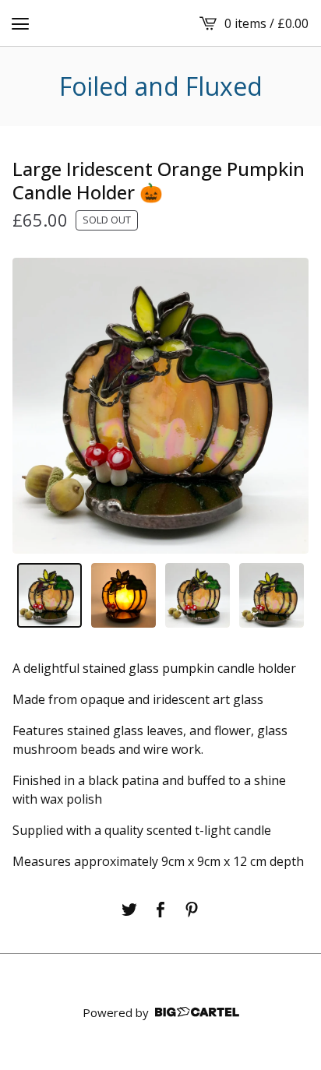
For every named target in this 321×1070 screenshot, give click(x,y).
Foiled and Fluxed (161, 86)
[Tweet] (129, 909)
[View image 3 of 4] (197, 595)
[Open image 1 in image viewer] (160, 406)
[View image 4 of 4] (271, 595)
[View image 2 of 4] (123, 595)
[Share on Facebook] (160, 909)
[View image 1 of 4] (49, 595)
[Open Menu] (20, 23)
